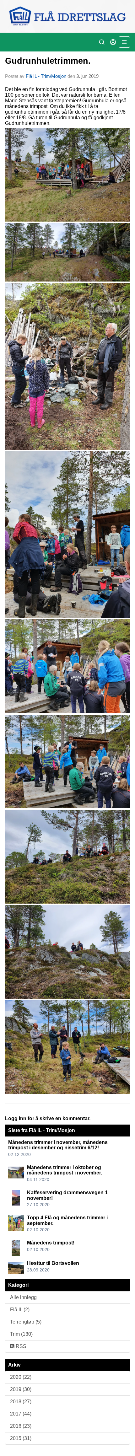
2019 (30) (20, 1389)
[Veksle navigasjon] (124, 42)
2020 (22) (20, 1377)
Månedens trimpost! (50, 1242)
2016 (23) (20, 1426)
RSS (20, 1346)
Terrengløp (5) (25, 1321)
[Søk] (101, 42)
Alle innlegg (23, 1297)
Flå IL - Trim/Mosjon (46, 76)
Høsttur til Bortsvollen (53, 1263)
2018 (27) (20, 1401)
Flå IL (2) (20, 1309)
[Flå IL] (67, 16)
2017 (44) (20, 1413)
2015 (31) (20, 1438)
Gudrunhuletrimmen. (48, 61)
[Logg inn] (113, 42)
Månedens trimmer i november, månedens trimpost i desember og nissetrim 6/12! (58, 1145)
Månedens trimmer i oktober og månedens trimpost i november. (64, 1170)
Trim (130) (21, 1334)
